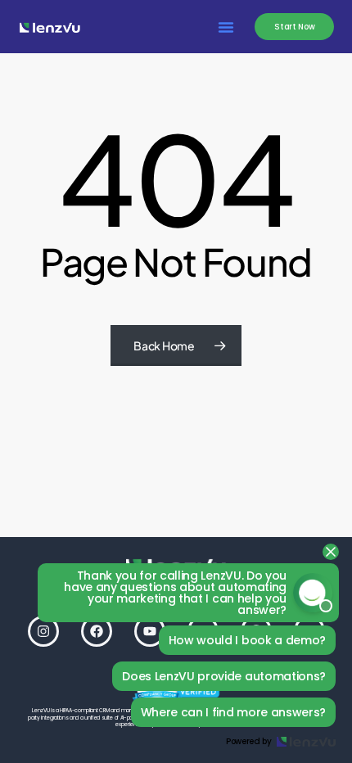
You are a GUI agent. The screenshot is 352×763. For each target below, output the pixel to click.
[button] (226, 27)
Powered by (249, 741)
